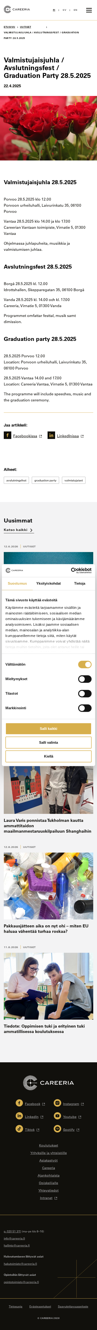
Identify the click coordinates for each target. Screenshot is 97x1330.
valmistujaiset (74, 480)
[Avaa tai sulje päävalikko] (89, 10)
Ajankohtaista (49, 1175)
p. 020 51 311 (12, 1231)
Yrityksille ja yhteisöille (48, 1153)
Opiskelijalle (48, 1183)
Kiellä (48, 756)
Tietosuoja (15, 1306)
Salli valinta (48, 742)
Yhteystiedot (48, 1190)
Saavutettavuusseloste (73, 1306)
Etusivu (9, 26)
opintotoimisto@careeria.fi (21, 1282)
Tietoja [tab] (79, 583)
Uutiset (29, 546)
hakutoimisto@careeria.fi (20, 1263)
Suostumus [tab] (17, 583)
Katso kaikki (16, 530)
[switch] (85, 679)
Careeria (48, 1168)
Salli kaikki (48, 729)
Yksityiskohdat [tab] (48, 583)
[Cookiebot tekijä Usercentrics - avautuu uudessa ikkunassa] (71, 571)
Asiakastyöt (48, 1160)
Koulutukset (48, 1145)
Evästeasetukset (40, 1306)
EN (75, 9)
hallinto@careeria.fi (17, 1245)
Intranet (46, 1198)
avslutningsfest (16, 480)
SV (64, 9)
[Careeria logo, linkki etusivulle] (17, 10)
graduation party (45, 480)
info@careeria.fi (14, 1238)
